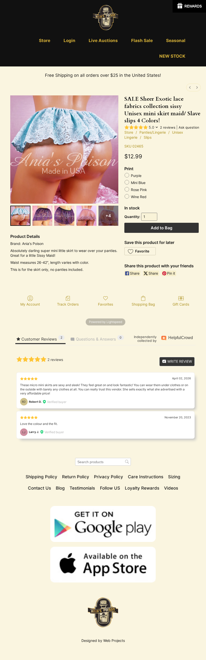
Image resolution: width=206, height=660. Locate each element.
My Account (30, 304)
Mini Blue (138, 183)
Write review (179, 361)
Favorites (105, 304)
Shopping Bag (143, 304)
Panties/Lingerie (152, 132)
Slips (147, 137)
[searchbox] (103, 462)
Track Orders (68, 304)
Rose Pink (139, 190)
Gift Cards (181, 304)
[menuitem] (189, 87)
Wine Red (138, 197)
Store (128, 132)
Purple (136, 176)
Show (189, 6)
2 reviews (167, 127)
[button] (140, 251)
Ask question (189, 127)
